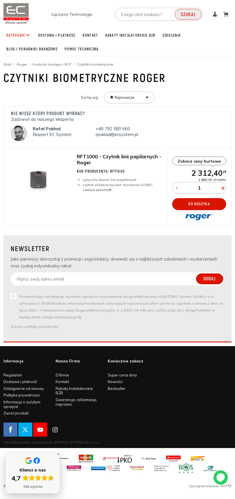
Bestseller (117, 388)
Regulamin (12, 375)
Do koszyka (199, 204)
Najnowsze (124, 97)
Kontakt (90, 35)
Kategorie (16, 35)
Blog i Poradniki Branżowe (32, 49)
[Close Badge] (58, 454)
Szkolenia (171, 35)
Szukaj (188, 14)
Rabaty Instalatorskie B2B (130, 35)
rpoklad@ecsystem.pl (117, 134)
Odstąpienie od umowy (23, 388)
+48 (113, 128)
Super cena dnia (122, 375)
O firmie (62, 375)
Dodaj (209, 279)
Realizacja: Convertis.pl (23, 486)
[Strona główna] (16, 13)
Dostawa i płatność (57, 35)
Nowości (115, 381)
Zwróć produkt (16, 413)
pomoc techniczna (81, 49)
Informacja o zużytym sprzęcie (21, 404)
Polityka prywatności (21, 395)
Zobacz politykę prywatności (34, 326)
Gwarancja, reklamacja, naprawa (76, 402)
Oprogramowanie (204, 486)
